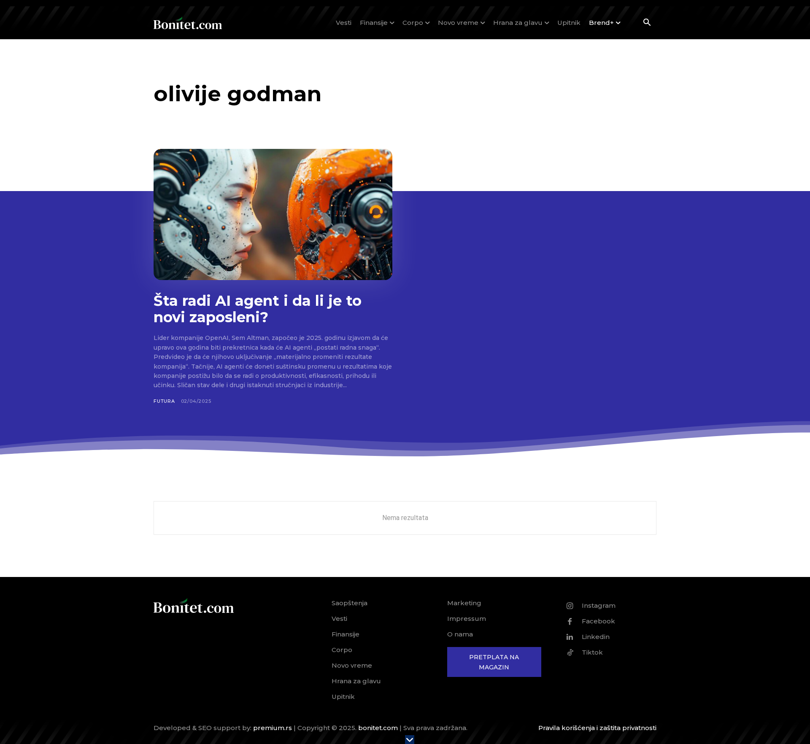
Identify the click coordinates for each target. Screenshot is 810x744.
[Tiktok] (570, 652)
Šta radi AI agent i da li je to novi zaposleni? (258, 309)
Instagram (599, 605)
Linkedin (596, 637)
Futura (164, 401)
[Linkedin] (570, 636)
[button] (646, 23)
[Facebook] (570, 621)
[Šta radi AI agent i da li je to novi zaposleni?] (273, 214)
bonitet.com (378, 728)
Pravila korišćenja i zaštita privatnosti (597, 728)
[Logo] (188, 22)
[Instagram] (570, 605)
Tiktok (592, 652)
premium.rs (272, 728)
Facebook (598, 621)
